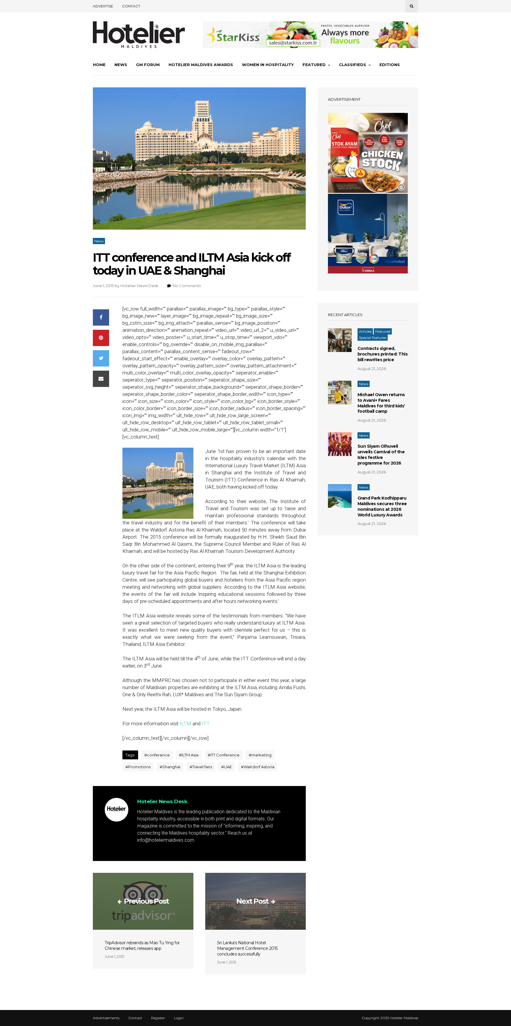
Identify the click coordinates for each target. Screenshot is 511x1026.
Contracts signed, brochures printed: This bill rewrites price (383, 354)
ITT (206, 723)
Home (99, 64)
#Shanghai (170, 766)
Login (179, 1018)
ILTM (185, 723)
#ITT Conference (224, 755)
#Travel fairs (201, 766)
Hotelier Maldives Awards (201, 64)
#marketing (260, 755)
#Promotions (138, 766)
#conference (157, 755)
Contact (131, 6)
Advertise (103, 6)
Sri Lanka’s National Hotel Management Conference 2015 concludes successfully (247, 948)
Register (158, 1018)
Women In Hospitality (268, 64)
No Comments (187, 285)
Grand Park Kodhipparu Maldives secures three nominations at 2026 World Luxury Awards (382, 506)
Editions (389, 64)
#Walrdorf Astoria (257, 766)
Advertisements (106, 1018)
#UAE (226, 766)
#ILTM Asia (188, 755)
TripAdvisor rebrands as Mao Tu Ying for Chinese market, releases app (142, 945)
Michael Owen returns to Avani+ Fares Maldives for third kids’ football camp (381, 403)
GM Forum (148, 64)
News (120, 64)
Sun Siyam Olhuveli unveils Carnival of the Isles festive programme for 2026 (381, 455)
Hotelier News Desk (139, 285)
